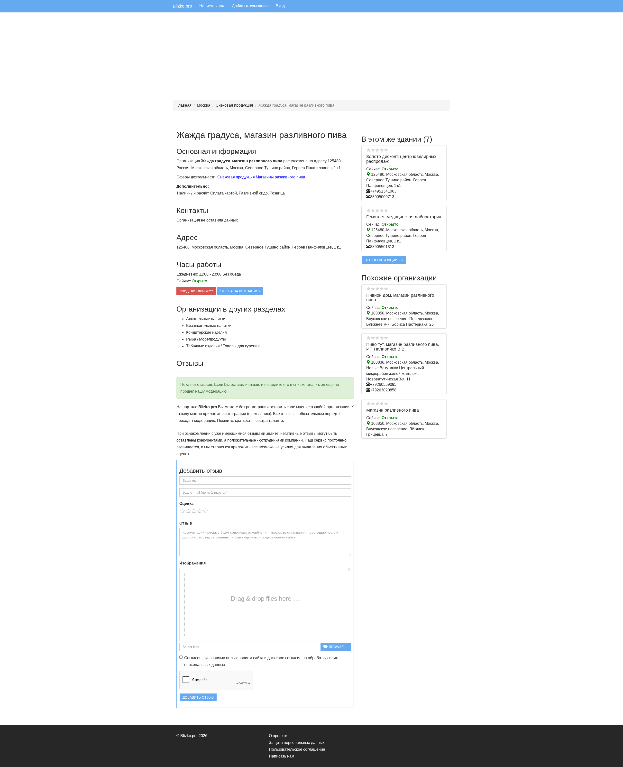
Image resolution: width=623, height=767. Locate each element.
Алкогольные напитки (205, 319)
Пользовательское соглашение (297, 749)
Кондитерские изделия (206, 332)
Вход (280, 6)
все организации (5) (384, 260)
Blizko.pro (182, 6)
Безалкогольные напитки (208, 325)
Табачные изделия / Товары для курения (223, 346)
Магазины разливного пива (280, 177)
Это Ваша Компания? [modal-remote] (240, 291)
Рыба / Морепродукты (206, 339)
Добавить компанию (250, 6)
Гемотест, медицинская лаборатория (403, 216)
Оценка (186, 503)
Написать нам (212, 6)
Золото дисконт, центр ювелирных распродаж (401, 159)
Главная (184, 105)
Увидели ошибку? (196, 291)
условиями (215, 658)
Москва (203, 105)
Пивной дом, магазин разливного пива (400, 298)
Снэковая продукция (234, 105)
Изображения (192, 563)
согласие (293, 658)
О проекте (278, 736)
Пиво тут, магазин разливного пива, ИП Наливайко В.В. (402, 347)
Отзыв (185, 523)
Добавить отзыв (198, 697)
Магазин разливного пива (392, 410)
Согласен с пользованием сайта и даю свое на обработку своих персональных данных (261, 661)
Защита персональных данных (297, 742)
